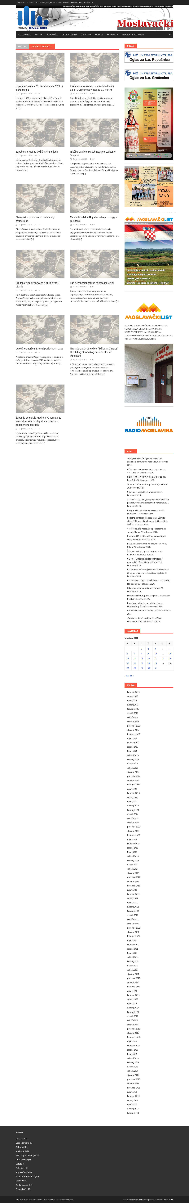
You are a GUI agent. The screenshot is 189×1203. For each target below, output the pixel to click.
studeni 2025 (133, 729)
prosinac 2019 (133, 1028)
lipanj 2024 (132, 801)
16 (149, 658)
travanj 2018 (133, 1112)
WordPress (143, 1199)
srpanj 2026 (132, 696)
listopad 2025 (133, 734)
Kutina (38, 34)
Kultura (19, 1147)
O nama (111, 34)
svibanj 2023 (133, 856)
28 (135, 668)
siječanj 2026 (133, 721)
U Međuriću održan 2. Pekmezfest (142, 610)
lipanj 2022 (132, 902)
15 (142, 658)
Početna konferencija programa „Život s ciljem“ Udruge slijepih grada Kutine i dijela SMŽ (147, 521)
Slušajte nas (88, 2)
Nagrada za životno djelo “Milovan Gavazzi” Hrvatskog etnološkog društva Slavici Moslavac (94, 352)
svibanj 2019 (133, 1058)
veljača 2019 (132, 1070)
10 (156, 653)
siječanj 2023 (133, 873)
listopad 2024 (133, 784)
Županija (86, 34)
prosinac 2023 (133, 826)
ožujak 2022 (132, 915)
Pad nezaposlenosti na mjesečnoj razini (92, 283)
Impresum (20, 2)
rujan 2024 (132, 788)
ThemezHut (168, 1199)
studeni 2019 (133, 1032)
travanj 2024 (133, 810)
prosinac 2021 (133, 927)
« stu (127, 675)
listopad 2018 (133, 1087)
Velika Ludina (69, 34)
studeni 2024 (133, 780)
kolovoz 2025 (133, 742)
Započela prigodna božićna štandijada (37, 151)
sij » (132, 675)
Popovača (52, 34)
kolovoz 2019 (133, 1045)
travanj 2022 (133, 910)
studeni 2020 (133, 982)
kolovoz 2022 (133, 894)
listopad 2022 (133, 885)
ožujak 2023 (132, 864)
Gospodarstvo (22, 1142)
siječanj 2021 (133, 974)
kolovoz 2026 (133, 692)
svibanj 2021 (133, 957)
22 (142, 663)
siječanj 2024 (133, 822)
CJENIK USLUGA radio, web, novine (42, 2)
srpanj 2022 (132, 898)
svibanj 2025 (133, 755)
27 (128, 668)
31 (156, 668)
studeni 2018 (133, 1083)
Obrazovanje (22, 1159)
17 (156, 658)
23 (149, 663)
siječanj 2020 (133, 1024)
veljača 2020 (132, 1020)
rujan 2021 (132, 940)
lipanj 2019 (132, 1053)
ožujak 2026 (132, 713)
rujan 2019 (132, 1041)
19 (170, 658)
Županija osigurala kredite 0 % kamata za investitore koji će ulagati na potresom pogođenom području (38, 421)
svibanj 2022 (133, 906)
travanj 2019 (133, 1062)
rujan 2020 (132, 990)
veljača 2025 (132, 767)
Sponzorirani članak (25, 1176)
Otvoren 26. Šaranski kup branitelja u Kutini (147, 484)
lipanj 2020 (132, 1003)
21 (135, 663)
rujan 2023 (132, 839)
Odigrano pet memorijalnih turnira (143, 588)
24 (156, 663)
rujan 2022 (132, 889)
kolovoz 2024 (133, 793)
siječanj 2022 (133, 923)
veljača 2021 (132, 969)
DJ (39, 155)
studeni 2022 (133, 881)
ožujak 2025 (132, 763)
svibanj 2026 (133, 704)
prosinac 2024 (133, 776)
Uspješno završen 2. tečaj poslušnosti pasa (39, 348)
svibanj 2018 (133, 1108)
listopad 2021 (133, 936)
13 (128, 658)
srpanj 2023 (132, 847)
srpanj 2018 (132, 1100)
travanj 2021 (133, 961)
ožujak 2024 (132, 814)
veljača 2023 (132, 868)
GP (39, 93)
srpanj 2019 (132, 1049)
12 (170, 653)
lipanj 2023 (132, 852)
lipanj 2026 (132, 700)
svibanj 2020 (133, 1007)
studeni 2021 (133, 931)
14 (135, 658)
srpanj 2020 (132, 999)
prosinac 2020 (133, 978)
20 (128, 663)
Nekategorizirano (24, 1155)
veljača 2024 (132, 818)
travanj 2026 (133, 708)
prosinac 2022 (133, 877)
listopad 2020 (133, 986)
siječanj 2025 (133, 772)
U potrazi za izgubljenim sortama (143, 491)
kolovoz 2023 (133, 843)
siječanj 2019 (133, 1075)
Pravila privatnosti (133, 34)
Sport (18, 1180)
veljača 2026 (132, 717)
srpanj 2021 (132, 948)
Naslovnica (24, 34)
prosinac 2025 (133, 725)
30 (149, 668)
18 (162, 658)
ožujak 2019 (132, 1066)
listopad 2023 (133, 835)
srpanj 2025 (132, 746)
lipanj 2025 (132, 751)
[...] (20, 108)
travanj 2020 (133, 1012)
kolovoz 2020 (133, 995)
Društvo (19, 1138)
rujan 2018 (132, 1091)
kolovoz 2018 (133, 1096)
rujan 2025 (132, 738)
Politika (19, 1168)
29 (142, 668)
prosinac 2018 (133, 1079)
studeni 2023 (133, 831)
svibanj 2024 (133, 805)
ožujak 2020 (132, 1016)
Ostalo (99, 34)
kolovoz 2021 (133, 944)
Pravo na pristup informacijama (69, 2)
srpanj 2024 (132, 797)
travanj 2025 (133, 759)
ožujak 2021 (132, 965)
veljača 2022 (132, 919)
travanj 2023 (133, 860)
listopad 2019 (133, 1037)
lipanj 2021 (132, 953)
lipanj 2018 (132, 1104)
